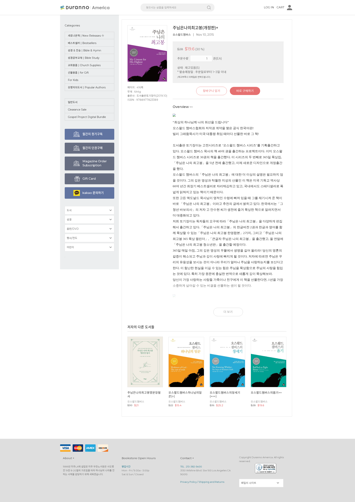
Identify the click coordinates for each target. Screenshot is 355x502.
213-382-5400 (194, 466)
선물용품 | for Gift (78, 72)
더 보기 (228, 312)
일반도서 (72, 102)
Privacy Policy (188, 481)
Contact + (187, 458)
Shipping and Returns (211, 481)
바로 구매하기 (245, 91)
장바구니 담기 (211, 91)
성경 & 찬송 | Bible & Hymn (84, 50)
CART (280, 7)
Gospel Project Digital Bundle (87, 117)
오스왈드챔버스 (182, 34)
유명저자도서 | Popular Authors (87, 87)
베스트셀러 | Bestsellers (82, 43)
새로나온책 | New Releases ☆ (86, 35)
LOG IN (269, 7)
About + (68, 458)
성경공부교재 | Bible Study (83, 58)
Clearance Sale (77, 109)
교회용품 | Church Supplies (84, 65)
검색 (209, 7)
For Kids (73, 80)
